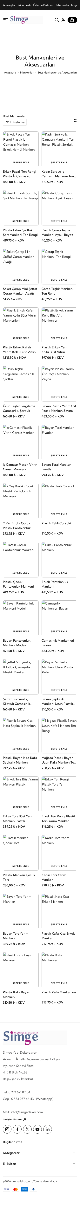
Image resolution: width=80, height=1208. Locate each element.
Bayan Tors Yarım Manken (15, 936)
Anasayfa (9, 5)
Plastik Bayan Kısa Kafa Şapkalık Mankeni (20, 760)
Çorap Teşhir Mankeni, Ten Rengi (58, 291)
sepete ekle (20, 162)
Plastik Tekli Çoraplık (57, 523)
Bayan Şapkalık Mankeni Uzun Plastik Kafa (57, 701)
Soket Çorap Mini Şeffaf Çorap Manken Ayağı (20, 291)
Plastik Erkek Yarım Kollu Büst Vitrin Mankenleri (56, 349)
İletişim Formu (12, 1119)
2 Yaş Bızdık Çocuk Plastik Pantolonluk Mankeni (17, 525)
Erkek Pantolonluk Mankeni (55, 584)
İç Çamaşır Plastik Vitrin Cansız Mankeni (20, 467)
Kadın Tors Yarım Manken (54, 877)
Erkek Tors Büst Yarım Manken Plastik (19, 818)
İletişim (75, 5)
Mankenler (26, 72)
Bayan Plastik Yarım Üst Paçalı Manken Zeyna (59, 408)
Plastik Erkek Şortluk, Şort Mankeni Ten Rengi (20, 232)
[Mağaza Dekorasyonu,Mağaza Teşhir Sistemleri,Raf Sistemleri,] (27, 20)
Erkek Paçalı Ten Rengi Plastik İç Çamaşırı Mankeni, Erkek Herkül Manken (19, 174)
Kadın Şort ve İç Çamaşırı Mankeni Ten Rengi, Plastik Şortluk (58, 174)
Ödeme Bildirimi (43, 5)
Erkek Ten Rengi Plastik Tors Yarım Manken (59, 818)
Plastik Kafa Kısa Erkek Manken (58, 936)
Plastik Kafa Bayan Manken (16, 994)
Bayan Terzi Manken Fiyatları (56, 467)
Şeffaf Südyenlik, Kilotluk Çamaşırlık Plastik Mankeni (16, 701)
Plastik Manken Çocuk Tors (19, 877)
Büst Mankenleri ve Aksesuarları (57, 72)
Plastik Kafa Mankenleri (59, 992)
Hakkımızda (24, 5)
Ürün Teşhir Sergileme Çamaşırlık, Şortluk (19, 408)
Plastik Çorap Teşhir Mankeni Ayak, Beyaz (57, 232)
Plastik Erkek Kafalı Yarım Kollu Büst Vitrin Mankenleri (19, 349)
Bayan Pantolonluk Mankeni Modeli (16, 643)
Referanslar (62, 5)
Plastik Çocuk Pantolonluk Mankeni (18, 584)
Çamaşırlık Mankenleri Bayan (58, 643)
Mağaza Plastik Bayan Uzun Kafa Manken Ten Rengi (59, 760)
